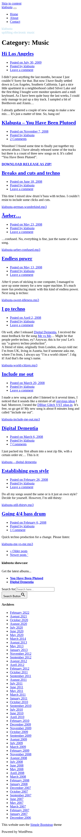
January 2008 (19, 784)
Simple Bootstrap (41, 824)
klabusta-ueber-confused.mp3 (21, 249)
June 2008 (16, 765)
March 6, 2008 (26, 436)
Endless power (17, 258)
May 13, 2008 (26, 267)
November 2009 (20, 728)
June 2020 (16, 631)
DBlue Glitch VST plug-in (54, 405)
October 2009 (19, 732)
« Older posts (18, 551)
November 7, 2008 (29, 131)
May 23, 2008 (26, 224)
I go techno (13, 309)
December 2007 (20, 788)
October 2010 (19, 702)
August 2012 (18, 661)
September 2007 (20, 795)
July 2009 (16, 743)
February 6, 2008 (28, 522)
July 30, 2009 (26, 62)
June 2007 (16, 799)
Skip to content (11, 3)
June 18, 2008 (26, 181)
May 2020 (16, 635)
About (14, 18)
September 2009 (20, 735)
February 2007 (19, 810)
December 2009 (20, 724)
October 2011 (19, 672)
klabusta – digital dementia (19, 462)
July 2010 (16, 709)
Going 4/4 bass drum (24, 513)
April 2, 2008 (25, 317)
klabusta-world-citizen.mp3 (19, 365)
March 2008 (18, 776)
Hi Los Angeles (18, 53)
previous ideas (65, 401)
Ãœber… (11, 215)
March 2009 (18, 747)
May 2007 (16, 802)
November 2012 (20, 653)
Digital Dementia (45, 332)
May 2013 (16, 646)
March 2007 (18, 806)
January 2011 (18, 698)
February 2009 (19, 750)
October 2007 (19, 791)
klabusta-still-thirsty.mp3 (18, 505)
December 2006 (20, 817)
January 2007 (19, 814)
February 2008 (19, 780)
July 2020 (16, 627)
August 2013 (18, 642)
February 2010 (19, 720)
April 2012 (17, 665)
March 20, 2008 (27, 383)
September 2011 (20, 676)
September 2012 (20, 657)
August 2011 (18, 679)
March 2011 (18, 694)
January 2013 (19, 650)
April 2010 (17, 717)
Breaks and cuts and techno (31, 173)
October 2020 (19, 620)
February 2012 (19, 668)
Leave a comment (21, 70)
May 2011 (16, 691)
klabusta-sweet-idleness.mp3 (20, 300)
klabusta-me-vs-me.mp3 (17, 544)
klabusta (7, 7)
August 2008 (18, 758)
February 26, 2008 (29, 479)
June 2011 (16, 687)
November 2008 (20, 754)
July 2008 (16, 761)
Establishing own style (25, 470)
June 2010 (16, 713)
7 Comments (18, 444)
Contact (15, 21)
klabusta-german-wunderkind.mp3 (24, 207)
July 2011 (16, 683)
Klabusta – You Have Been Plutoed (39, 122)
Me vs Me (44, 336)
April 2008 (17, 773)
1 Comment (17, 530)
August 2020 (18, 624)
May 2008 (16, 769)
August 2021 (18, 616)
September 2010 (20, 706)
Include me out (17, 374)
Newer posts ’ (19, 555)
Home (14, 14)
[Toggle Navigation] (15, 8)
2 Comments (18, 139)
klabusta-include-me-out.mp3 (21, 419)
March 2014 (18, 638)
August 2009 (18, 739)
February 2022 (19, 612)
